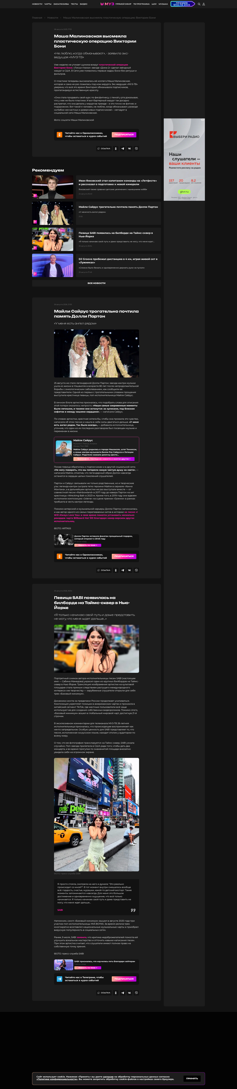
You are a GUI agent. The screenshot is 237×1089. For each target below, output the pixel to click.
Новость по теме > (87, 545)
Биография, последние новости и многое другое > (103, 459)
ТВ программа (141, 4)
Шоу (154, 4)
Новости (37, 4)
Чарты (47, 4)
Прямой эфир (123, 4)
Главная (37, 17)
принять (192, 1078)
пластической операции (113, 64)
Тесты (74, 4)
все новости (96, 283)
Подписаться (124, 134)
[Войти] (203, 4)
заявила (82, 937)
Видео (83, 4)
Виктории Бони (63, 67)
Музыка (163, 4)
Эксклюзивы (61, 4)
